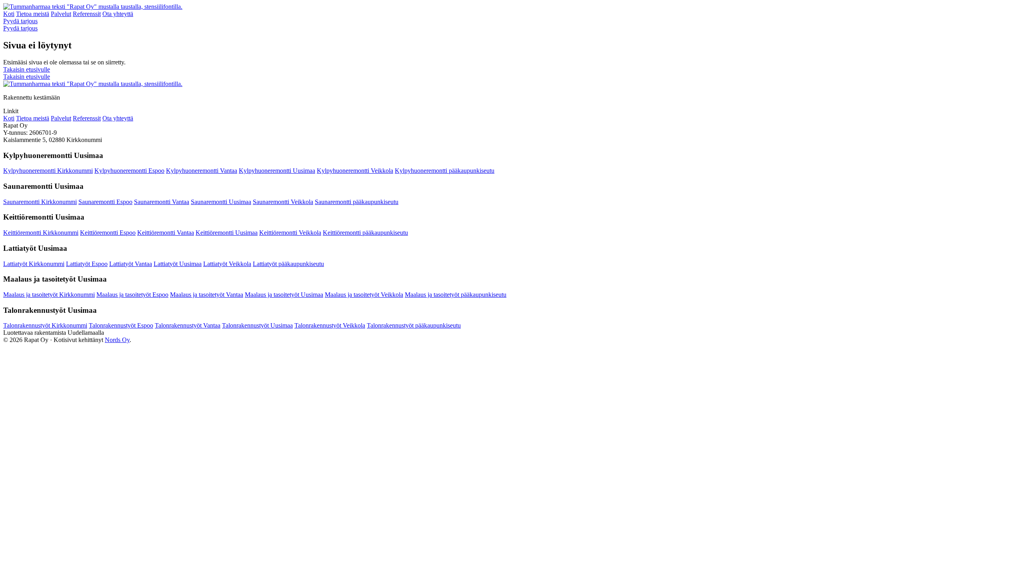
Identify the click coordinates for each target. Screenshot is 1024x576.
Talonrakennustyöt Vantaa (187, 325)
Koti (8, 13)
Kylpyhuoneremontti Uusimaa (277, 170)
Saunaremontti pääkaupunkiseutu (356, 201)
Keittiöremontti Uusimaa (227, 232)
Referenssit (87, 13)
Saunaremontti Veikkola (283, 201)
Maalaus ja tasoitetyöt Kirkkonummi (49, 294)
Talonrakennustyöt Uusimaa (257, 325)
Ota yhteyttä (117, 13)
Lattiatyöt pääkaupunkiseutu (288, 263)
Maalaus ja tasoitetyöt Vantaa (206, 294)
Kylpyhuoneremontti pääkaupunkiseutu (444, 170)
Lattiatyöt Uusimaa (178, 263)
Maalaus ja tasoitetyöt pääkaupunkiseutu (455, 294)
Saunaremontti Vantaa (161, 201)
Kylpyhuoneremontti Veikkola (355, 170)
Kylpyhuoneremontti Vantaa (201, 170)
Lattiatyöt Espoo (87, 263)
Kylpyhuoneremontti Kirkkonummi (48, 170)
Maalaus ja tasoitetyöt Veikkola (364, 294)
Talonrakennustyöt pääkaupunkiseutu (414, 325)
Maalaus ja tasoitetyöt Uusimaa (284, 294)
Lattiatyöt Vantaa (130, 263)
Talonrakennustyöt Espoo (121, 325)
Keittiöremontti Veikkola (290, 232)
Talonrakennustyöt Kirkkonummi (45, 325)
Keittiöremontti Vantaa (165, 232)
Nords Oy (117, 339)
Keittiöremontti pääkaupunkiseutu (365, 232)
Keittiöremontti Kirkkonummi (40, 232)
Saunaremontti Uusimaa (221, 201)
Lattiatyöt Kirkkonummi (33, 263)
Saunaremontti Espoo (105, 201)
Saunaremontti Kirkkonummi (40, 201)
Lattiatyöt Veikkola (227, 263)
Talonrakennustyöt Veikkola (329, 325)
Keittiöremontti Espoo (108, 232)
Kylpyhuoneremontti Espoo (129, 170)
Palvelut (61, 13)
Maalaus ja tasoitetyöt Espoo (132, 294)
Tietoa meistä (32, 13)
